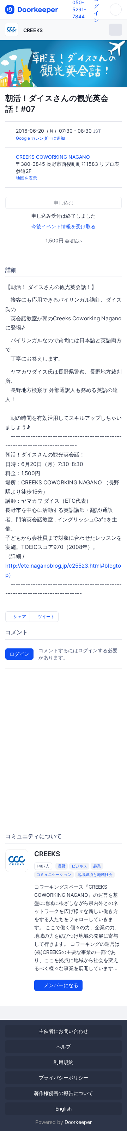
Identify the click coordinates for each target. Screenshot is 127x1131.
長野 (62, 866)
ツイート (46, 616)
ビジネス (79, 866)
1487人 (43, 866)
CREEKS (33, 30)
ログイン (19, 654)
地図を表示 (26, 178)
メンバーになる (60, 985)
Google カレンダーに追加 (40, 138)
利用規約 (63, 1062)
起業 (97, 866)
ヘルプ (63, 1047)
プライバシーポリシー (63, 1078)
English (63, 1109)
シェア (19, 616)
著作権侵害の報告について (63, 1093)
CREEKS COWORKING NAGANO (53, 157)
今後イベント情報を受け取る (63, 226)
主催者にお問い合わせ (63, 1031)
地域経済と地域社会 (95, 874)
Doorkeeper (78, 1122)
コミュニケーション (53, 874)
